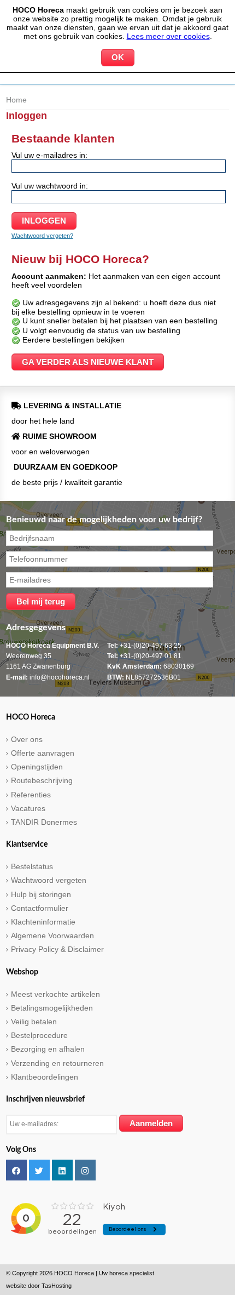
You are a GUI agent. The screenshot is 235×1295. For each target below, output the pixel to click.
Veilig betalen (34, 1021)
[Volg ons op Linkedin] (62, 1170)
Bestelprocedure (39, 1035)
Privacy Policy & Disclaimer (57, 949)
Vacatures (28, 808)
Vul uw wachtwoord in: (49, 185)
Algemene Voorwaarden (52, 935)
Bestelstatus (32, 866)
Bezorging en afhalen (48, 1049)
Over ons (27, 739)
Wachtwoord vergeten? (42, 235)
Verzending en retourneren (57, 1063)
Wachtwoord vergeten (48, 880)
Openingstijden (37, 766)
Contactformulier (39, 908)
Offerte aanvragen (42, 753)
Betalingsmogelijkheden (52, 1007)
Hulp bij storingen (41, 894)
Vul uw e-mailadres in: (49, 155)
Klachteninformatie (43, 921)
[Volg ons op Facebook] (16, 1170)
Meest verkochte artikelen (55, 994)
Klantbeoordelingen (44, 1076)
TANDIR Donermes (44, 822)
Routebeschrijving (42, 780)
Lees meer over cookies (168, 36)
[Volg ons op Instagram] (85, 1170)
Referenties (31, 794)
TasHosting (57, 1285)
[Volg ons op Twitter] (39, 1170)
